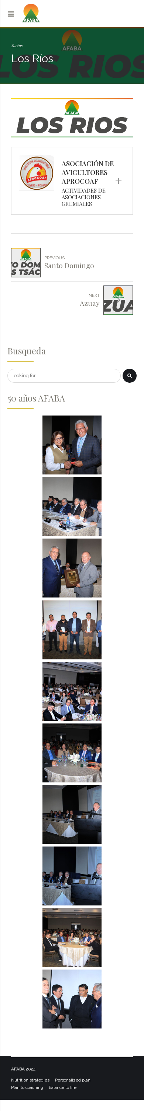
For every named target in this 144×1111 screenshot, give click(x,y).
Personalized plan (72, 1080)
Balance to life (62, 1087)
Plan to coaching (27, 1087)
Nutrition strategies (30, 1080)
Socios (17, 45)
